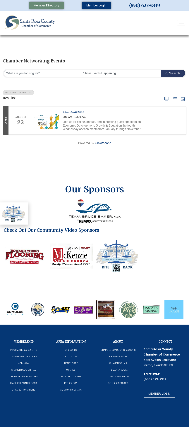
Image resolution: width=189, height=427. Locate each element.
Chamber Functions (23, 389)
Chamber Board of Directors (118, 349)
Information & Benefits (23, 349)
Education (71, 356)
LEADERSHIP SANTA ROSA (23, 383)
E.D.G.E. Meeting (73, 111)
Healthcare (71, 363)
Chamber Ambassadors (24, 376)
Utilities (70, 369)
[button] (166, 99)
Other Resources (118, 383)
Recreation (71, 383)
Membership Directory (24, 356)
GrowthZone (103, 143)
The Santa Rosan (118, 369)
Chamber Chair (118, 363)
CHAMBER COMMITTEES (23, 369)
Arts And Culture (71, 376)
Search (174, 73)
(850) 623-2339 (144, 5)
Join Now (23, 363)
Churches (71, 349)
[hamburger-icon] (181, 22)
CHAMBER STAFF (118, 356)
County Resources (118, 376)
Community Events (71, 389)
